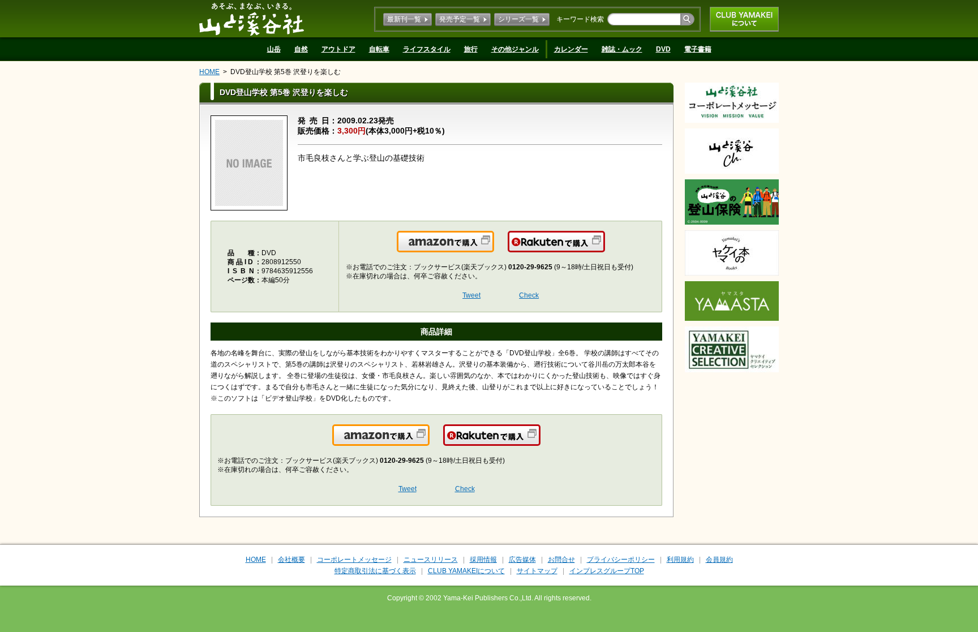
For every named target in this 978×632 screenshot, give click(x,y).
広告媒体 (522, 560)
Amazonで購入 (493, 248)
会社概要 (291, 560)
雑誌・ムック (622, 49)
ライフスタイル (427, 49)
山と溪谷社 (251, 18)
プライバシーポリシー (621, 560)
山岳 (274, 49)
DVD (663, 49)
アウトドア (338, 49)
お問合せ (561, 560)
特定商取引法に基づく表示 (375, 571)
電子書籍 (697, 49)
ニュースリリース (431, 560)
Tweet (471, 295)
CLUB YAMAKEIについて (744, 19)
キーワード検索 (580, 19)
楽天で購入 (604, 248)
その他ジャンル (515, 49)
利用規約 (680, 560)
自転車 (379, 49)
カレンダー (571, 49)
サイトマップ (537, 571)
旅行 (471, 49)
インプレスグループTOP (606, 571)
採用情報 (483, 560)
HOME (209, 72)
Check (529, 295)
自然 (301, 49)
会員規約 (719, 560)
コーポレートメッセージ (354, 560)
